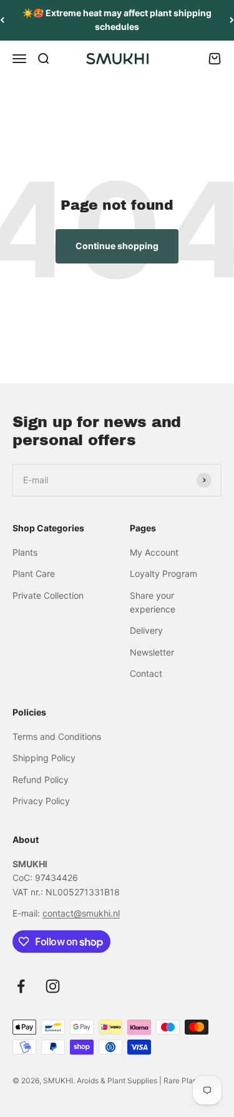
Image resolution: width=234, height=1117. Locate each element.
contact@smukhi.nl (81, 913)
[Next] (232, 20)
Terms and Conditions (56, 736)
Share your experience (152, 602)
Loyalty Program (163, 573)
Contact (146, 673)
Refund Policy (40, 779)
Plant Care (33, 573)
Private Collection (48, 595)
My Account (154, 552)
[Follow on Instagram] (52, 986)
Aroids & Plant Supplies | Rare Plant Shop (148, 1080)
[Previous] (2, 20)
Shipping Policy (44, 757)
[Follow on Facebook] (20, 986)
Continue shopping (117, 245)
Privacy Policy (41, 800)
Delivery (146, 630)
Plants (24, 552)
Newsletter (152, 652)
